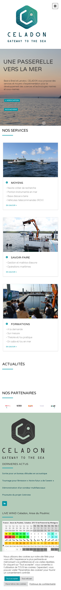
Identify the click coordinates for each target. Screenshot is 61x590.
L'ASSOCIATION (12, 100)
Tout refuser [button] (27, 578)
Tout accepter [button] (12, 578)
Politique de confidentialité (42, 584)
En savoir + (11, 205)
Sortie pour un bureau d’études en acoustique (24, 473)
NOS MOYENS (11, 109)
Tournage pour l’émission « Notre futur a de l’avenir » (28, 480)
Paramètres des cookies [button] (15, 584)
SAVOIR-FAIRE (20, 257)
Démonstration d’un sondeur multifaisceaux (23, 488)
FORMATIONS (20, 324)
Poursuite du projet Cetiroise (16, 495)
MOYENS (17, 182)
